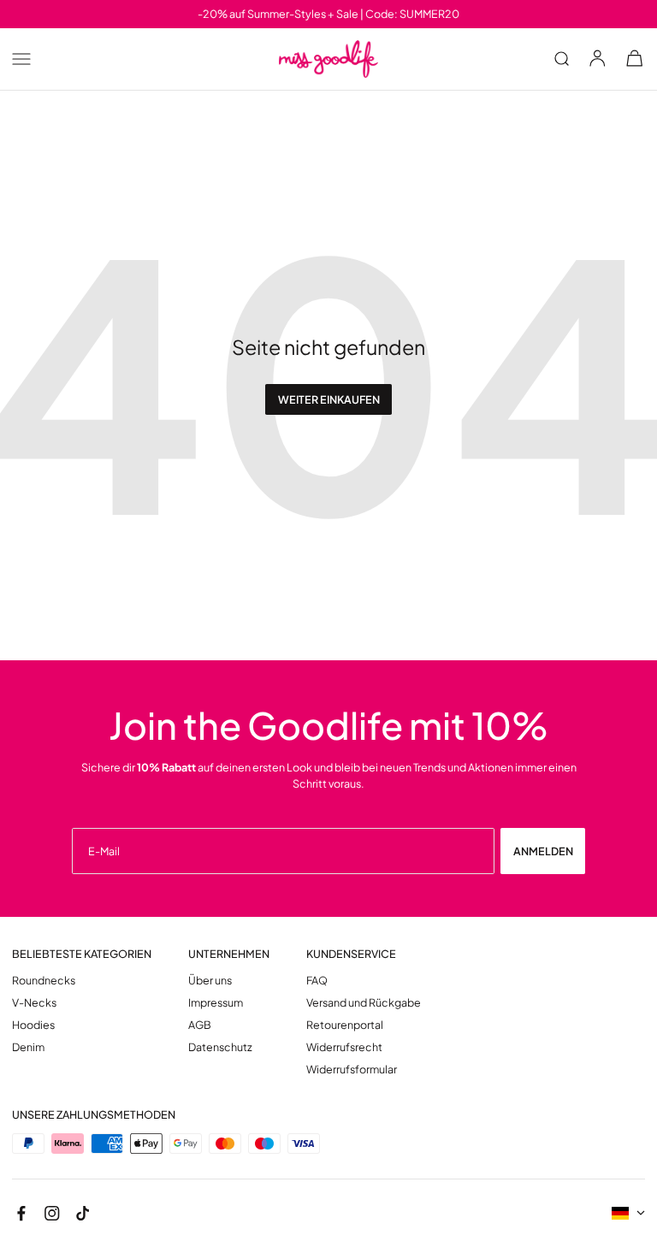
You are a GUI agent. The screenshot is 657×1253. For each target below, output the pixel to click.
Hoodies (33, 1025)
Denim (28, 1047)
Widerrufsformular (351, 1069)
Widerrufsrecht (344, 1047)
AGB (199, 1025)
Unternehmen (228, 954)
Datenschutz (220, 1047)
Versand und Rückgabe (363, 1002)
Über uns (210, 980)
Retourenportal (344, 1025)
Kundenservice (351, 954)
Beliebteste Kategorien (81, 954)
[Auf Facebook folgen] (21, 1212)
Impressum (215, 1002)
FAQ (317, 980)
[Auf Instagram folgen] (52, 1212)
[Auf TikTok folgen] (83, 1212)
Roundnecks (43, 980)
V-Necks (34, 1002)
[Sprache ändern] (628, 1213)
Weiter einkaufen (329, 399)
